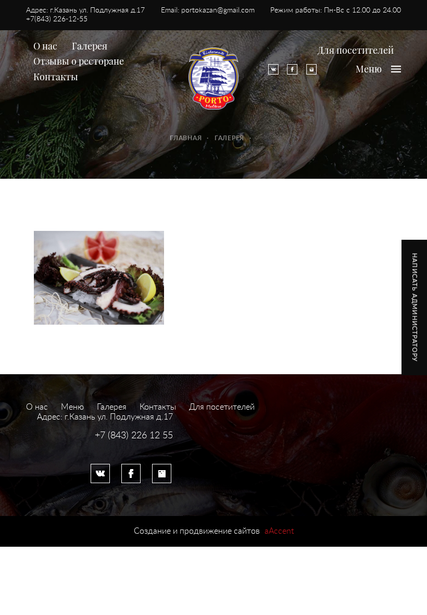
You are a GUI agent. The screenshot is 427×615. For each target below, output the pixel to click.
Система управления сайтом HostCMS (99, 446)
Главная (186, 138)
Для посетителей (356, 50)
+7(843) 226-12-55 (56, 19)
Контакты (55, 76)
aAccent (279, 531)
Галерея (89, 46)
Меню (72, 407)
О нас (45, 46)
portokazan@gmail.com (218, 10)
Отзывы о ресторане (78, 61)
